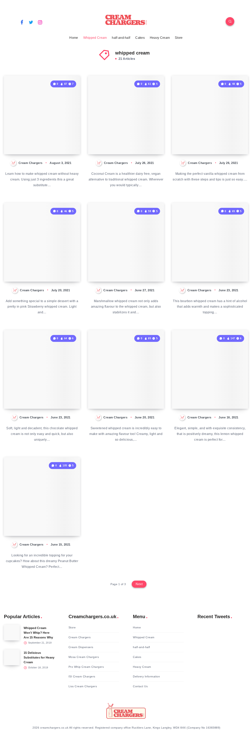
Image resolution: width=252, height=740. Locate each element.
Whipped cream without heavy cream (39, 140)
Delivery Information (146, 676)
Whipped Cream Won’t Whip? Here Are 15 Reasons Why (38, 632)
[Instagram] (40, 22)
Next (139, 584)
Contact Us (140, 686)
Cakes (140, 37)
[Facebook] (22, 22)
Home (73, 37)
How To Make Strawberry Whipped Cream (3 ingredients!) (40, 264)
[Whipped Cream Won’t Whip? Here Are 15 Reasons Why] (12, 632)
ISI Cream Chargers (82, 676)
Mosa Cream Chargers (84, 657)
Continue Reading (61, 142)
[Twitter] (31, 22)
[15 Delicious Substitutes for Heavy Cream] (12, 657)
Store (179, 37)
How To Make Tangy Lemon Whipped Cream (211, 395)
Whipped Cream (95, 37)
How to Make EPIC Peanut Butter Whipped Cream (41, 522)
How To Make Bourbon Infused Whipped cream (206, 268)
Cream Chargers (80, 637)
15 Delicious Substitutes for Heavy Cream (39, 657)
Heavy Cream (160, 37)
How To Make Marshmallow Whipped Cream (126, 268)
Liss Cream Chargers (83, 686)
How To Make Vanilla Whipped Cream (203, 140)
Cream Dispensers (81, 647)
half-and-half (121, 37)
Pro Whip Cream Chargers (86, 666)
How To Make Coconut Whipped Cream (121, 140)
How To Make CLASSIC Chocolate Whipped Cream (42, 395)
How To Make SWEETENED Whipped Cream (126, 395)
